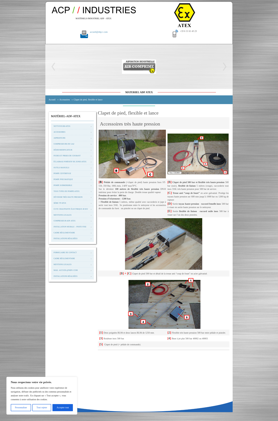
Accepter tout (63, 407)
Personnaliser (21, 407)
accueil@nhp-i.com (99, 32)
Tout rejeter (42, 407)
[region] (41, 396)
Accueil (52, 99)
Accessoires (64, 99)
